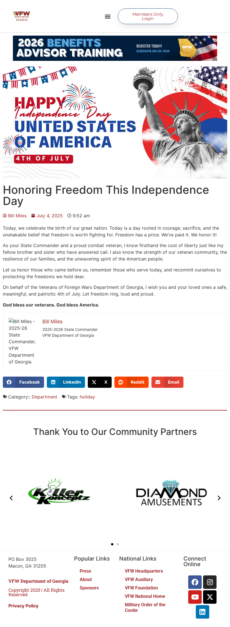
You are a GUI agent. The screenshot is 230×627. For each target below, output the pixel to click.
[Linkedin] (202, 612)
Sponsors (89, 588)
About (86, 579)
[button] (107, 16)
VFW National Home (145, 596)
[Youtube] (195, 597)
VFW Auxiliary (139, 579)
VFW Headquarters (144, 571)
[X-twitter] (210, 597)
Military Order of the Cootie (145, 607)
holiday (87, 397)
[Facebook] (195, 582)
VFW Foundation (141, 588)
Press (85, 571)
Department (44, 397)
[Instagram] (210, 582)
